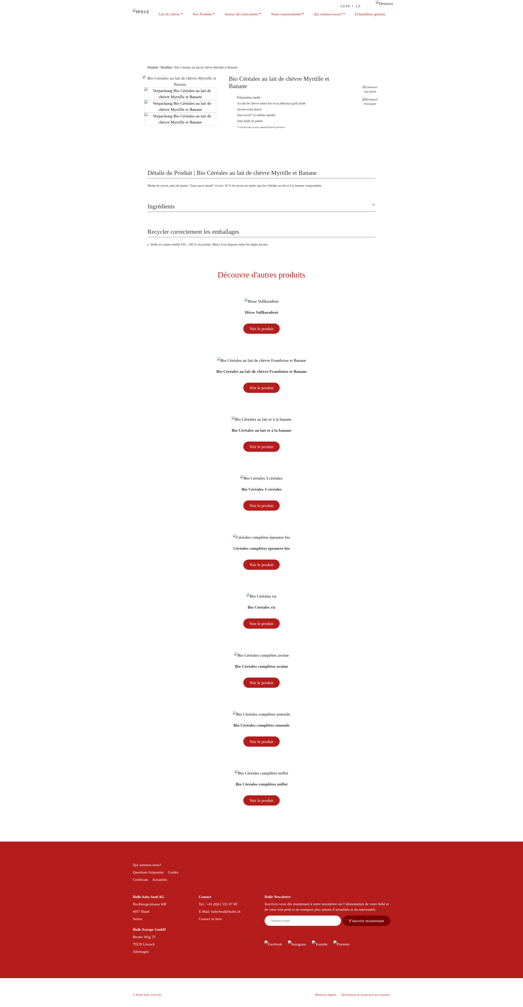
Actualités (159, 880)
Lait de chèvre (169, 14)
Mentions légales (325, 994)
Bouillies (166, 67)
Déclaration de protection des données (365, 994)
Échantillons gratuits (370, 14)
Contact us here (210, 919)
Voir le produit (261, 328)
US (358, 6)
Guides (173, 872)
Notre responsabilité (286, 14)
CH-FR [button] (345, 6)
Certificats (140, 880)
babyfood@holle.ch (225, 911)
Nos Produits (202, 14)
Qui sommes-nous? (328, 14)
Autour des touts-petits (241, 14)
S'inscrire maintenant (366, 920)
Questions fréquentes (148, 872)
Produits (153, 67)
